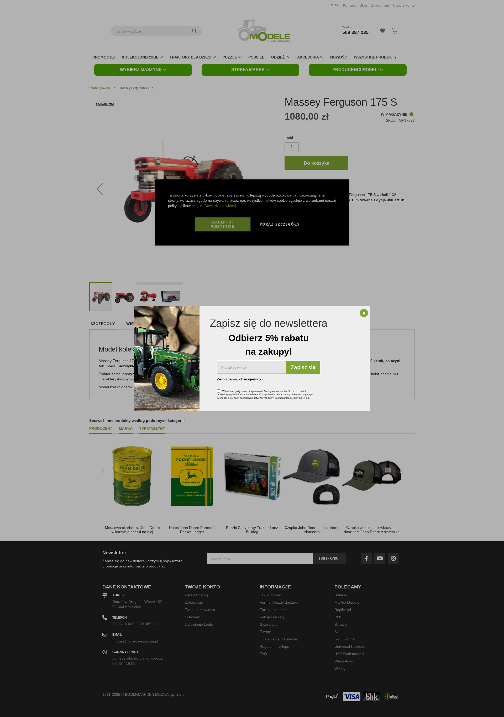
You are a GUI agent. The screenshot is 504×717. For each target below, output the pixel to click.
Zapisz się (303, 367)
